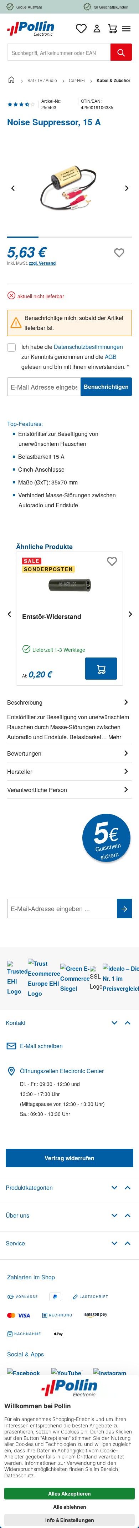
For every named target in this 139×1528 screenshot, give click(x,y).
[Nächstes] (126, 188)
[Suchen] (121, 52)
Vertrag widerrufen (69, 1158)
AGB (111, 356)
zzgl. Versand (42, 263)
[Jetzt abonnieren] (124, 908)
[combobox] (59, 52)
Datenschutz (53, 924)
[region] (69, 193)
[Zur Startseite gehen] (30, 28)
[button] (121, 1022)
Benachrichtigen (106, 386)
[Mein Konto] (97, 28)
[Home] (11, 80)
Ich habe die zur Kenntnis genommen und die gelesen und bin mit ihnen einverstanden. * (75, 356)
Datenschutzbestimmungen (88, 346)
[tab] (69, 718)
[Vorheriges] (12, 188)
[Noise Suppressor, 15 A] (69, 188)
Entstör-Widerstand (51, 616)
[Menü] (127, 28)
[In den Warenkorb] (101, 669)
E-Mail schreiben (41, 1046)
